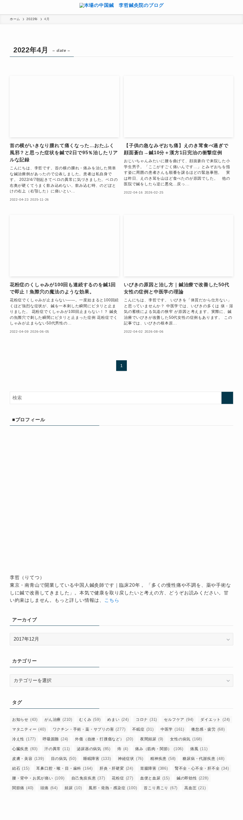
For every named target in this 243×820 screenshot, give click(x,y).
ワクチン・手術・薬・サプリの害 (89, 729)
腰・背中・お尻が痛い (38, 778)
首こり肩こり (161, 788)
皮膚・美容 (28, 758)
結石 (21, 768)
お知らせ (25, 719)
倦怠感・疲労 (208, 729)
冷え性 (24, 739)
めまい (118, 719)
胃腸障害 (154, 768)
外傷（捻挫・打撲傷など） (104, 739)
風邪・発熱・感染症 (113, 788)
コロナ (146, 719)
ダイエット (215, 719)
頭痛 (49, 788)
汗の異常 (57, 749)
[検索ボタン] (236, 7)
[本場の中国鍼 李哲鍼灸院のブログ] (121, 7)
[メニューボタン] (7, 7)
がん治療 (58, 719)
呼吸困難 (55, 739)
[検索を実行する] (227, 398)
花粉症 (122, 778)
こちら (111, 600)
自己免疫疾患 (88, 778)
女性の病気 (186, 739)
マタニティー (29, 729)
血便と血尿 (155, 778)
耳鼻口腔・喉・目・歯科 (64, 768)
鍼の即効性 (193, 778)
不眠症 (143, 729)
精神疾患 (163, 758)
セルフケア (179, 719)
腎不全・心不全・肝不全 (202, 768)
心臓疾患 (25, 749)
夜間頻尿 (151, 739)
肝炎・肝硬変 (116, 768)
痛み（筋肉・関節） (159, 749)
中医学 (172, 729)
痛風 (199, 749)
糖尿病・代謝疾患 (203, 758)
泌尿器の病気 (94, 749)
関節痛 (22, 788)
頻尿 (73, 788)
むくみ (89, 719)
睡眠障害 (97, 758)
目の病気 (63, 758)
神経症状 (130, 758)
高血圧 (195, 788)
